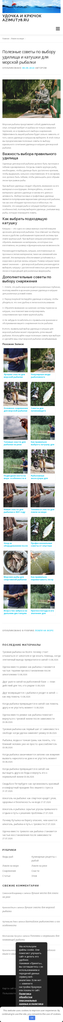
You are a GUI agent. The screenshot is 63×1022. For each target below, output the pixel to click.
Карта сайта (9, 988)
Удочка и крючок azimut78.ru (22, 18)
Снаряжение (9, 870)
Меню (58, 28)
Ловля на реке (39, 865)
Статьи (6, 875)
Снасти (35, 870)
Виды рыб (7, 856)
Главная (5, 38)
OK (32, 1017)
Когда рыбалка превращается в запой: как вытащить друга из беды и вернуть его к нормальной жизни (25, 772)
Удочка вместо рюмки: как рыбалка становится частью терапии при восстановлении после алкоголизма (28, 670)
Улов (34, 875)
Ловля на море (17, 38)
